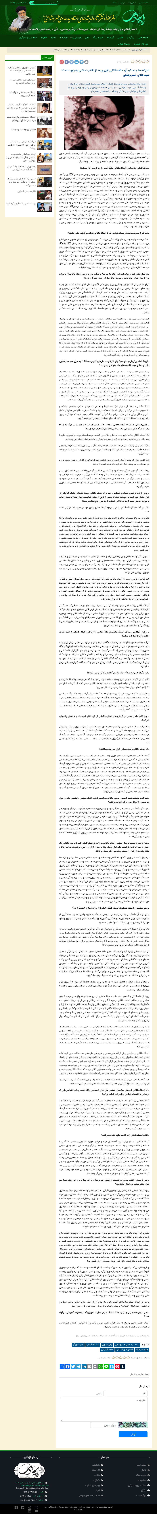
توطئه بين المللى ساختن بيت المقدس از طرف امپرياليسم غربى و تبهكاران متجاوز (21, 157)
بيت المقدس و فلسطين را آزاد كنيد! (21, 203)
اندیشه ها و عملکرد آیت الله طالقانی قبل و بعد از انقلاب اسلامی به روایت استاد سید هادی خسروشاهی (105, 72)
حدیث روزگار (78, 1344)
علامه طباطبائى (107, 1349)
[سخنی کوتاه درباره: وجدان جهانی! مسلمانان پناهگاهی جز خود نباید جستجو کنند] (44, 182)
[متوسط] (140, 61)
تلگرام (29, 1507)
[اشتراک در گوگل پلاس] (61, 62)
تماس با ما (132, 2)
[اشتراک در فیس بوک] (66, 62)
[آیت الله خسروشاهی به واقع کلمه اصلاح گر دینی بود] (44, 96)
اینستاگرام (36, 1507)
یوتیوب (36, 1510)
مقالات (97, 1475)
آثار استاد (96, 1470)
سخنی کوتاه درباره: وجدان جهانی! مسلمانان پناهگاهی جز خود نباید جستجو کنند (22, 182)
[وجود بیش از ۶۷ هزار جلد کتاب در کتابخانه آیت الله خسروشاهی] (44, 170)
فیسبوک (16, 1507)
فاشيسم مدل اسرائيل (27, 191)
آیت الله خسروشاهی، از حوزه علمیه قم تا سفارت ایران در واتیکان (21, 118)
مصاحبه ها (142, 1480)
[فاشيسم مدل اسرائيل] (44, 195)
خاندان (143, 1470)
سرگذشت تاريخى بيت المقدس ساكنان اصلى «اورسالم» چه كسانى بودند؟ (21, 145)
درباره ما (122, 2)
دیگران (143, 1490)
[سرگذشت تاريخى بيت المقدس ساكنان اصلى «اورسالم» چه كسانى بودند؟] (44, 145)
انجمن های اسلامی (125, 1349)
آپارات (29, 1510)
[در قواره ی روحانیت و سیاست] (44, 133)
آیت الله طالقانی (93, 1344)
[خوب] (143, 61)
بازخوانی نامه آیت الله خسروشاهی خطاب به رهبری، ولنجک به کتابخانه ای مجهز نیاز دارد (21, 108)
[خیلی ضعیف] (132, 61)
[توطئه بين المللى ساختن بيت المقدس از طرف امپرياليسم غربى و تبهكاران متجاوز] (44, 157)
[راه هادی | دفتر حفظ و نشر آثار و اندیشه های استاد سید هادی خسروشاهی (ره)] (133, 18)
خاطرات (96, 1480)
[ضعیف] (136, 61)
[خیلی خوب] (147, 61)
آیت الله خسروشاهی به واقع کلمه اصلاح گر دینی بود (22, 93)
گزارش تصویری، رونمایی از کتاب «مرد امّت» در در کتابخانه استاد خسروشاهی (22, 71)
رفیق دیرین (107, 1344)
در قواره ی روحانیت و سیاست (23, 129)
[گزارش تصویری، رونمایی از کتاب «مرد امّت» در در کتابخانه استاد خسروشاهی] (44, 71)
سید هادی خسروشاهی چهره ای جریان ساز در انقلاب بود (22, 81)
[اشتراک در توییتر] (71, 62)
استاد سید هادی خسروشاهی (127, 1344)
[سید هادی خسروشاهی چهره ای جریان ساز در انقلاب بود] (44, 83)
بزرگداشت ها (141, 1495)
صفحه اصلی (143, 2)
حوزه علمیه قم (142, 1349)
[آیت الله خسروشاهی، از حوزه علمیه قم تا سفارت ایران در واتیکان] (44, 120)
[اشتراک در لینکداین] (76, 62)
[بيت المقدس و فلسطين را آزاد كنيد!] (44, 207)
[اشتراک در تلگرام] (81, 62)
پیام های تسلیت (92, 1485)
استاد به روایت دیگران (137, 1485)
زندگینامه (96, 1465)
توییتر (22, 1507)
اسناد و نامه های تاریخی (89, 1495)
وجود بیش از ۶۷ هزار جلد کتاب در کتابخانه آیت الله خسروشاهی (21, 168)
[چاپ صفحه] (86, 62)
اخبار (98, 1490)
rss (114, 2)
